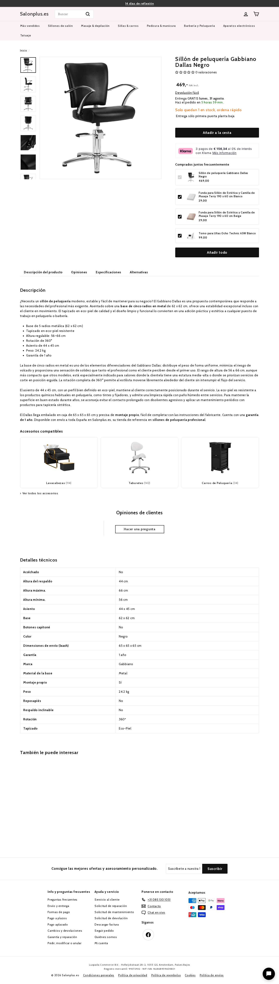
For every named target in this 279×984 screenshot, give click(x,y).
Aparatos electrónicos (239, 26)
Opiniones (79, 272)
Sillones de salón (60, 26)
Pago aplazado (58, 924)
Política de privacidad (132, 975)
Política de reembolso (166, 975)
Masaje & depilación (95, 26)
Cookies (190, 975)
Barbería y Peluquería (199, 26)
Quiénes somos (106, 937)
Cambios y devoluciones (65, 930)
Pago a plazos (57, 918)
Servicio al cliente (107, 899)
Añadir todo (217, 253)
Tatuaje (25, 35)
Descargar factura (107, 924)
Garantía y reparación (62, 937)
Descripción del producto (43, 272)
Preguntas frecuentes (62, 899)
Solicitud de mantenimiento (114, 912)
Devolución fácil (187, 93)
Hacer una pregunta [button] (139, 529)
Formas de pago (59, 912)
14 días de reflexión (139, 3)
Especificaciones (108, 272)
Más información (224, 153)
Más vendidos (30, 26)
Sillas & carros (128, 26)
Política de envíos (212, 975)
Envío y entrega (58, 906)
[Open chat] (269, 974)
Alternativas (139, 272)
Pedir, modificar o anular (64, 943)
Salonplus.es (34, 14)
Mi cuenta (101, 943)
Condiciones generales (98, 975)
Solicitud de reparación (111, 906)
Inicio (23, 50)
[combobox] (74, 14)
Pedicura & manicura (161, 26)
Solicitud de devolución (111, 918)
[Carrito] (256, 14)
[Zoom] (100, 118)
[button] (185, 72)
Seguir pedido (104, 930)
